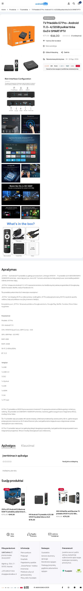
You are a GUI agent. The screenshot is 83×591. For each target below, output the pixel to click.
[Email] (80, 587)
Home (4, 9)
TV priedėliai (24, 9)
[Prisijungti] (68, 3)
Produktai (12, 9)
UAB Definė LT (7, 552)
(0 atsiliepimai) (76, 36)
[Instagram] (68, 587)
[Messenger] (74, 587)
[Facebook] (62, 587)
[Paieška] (73, 3)
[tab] (9, 446)
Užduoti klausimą (52, 52)
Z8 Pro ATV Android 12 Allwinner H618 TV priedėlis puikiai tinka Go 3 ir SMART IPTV (14, 511)
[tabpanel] (41, 463)
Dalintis (66, 52)
